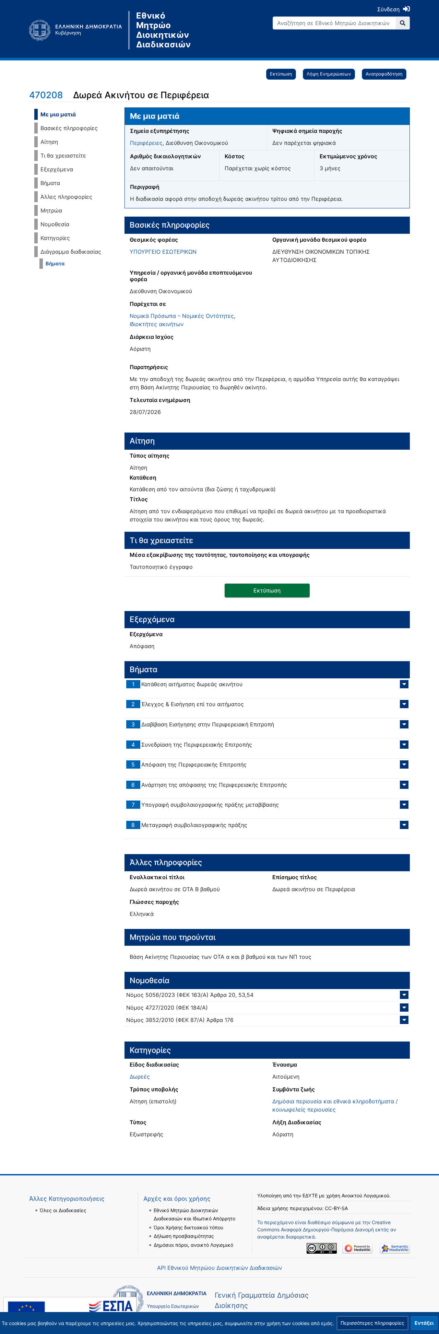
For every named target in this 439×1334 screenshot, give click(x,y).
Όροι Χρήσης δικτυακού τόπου (188, 1227)
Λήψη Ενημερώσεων (329, 74)
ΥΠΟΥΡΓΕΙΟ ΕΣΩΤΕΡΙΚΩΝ (163, 251)
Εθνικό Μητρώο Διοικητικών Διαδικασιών (163, 30)
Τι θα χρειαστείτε (63, 155)
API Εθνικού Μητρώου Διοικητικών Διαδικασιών (219, 1267)
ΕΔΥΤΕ (310, 1195)
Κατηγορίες (55, 237)
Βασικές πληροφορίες (69, 128)
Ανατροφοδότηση (384, 74)
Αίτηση (49, 141)
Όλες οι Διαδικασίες (63, 1210)
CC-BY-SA (336, 1208)
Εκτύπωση (281, 74)
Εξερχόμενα (56, 169)
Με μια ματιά (58, 114)
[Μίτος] (79, 30)
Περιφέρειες (146, 142)
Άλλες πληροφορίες (66, 196)
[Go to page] (403, 23)
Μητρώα (51, 210)
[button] (372, 1323)
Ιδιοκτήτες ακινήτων (156, 324)
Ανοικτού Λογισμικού (365, 1195)
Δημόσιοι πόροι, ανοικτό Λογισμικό (193, 1245)
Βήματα (50, 183)
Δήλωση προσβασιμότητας (184, 1236)
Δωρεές (140, 1076)
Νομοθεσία (54, 224)
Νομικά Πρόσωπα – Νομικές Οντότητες (182, 315)
